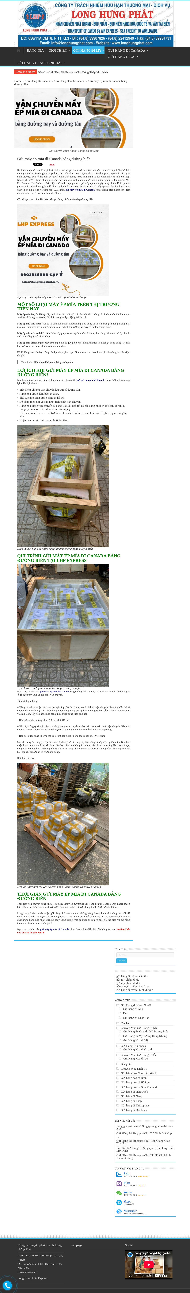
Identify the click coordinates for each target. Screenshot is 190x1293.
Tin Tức (125, 1023)
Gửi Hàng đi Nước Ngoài (136, 1005)
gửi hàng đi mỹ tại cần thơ (132, 976)
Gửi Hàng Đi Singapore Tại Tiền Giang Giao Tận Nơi (143, 1142)
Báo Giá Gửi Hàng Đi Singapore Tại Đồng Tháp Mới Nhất (145, 1149)
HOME (19, 50)
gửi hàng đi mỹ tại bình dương (134, 989)
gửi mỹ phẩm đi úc (127, 979)
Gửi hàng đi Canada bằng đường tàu (53, 362)
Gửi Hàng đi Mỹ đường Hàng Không (145, 1035)
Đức (125, 1013)
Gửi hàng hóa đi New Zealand (139, 1087)
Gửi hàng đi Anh (133, 1008)
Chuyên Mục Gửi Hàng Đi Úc (139, 1055)
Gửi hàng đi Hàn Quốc (134, 1091)
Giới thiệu (58, 50)
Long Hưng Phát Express (33, 1278)
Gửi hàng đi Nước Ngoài (39, 63)
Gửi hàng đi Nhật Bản (136, 1017)
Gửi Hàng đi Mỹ (87, 50)
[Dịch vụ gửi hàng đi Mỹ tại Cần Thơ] (95, 23)
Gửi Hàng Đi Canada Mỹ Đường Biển (145, 1031)
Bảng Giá (126, 1064)
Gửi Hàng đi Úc (121, 57)
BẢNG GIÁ (35, 50)
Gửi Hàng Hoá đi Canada (69, 80)
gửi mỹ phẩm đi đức (128, 983)
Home (18, 80)
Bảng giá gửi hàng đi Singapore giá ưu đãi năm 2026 (69, 72)
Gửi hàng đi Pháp (131, 1100)
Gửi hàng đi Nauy (131, 1096)
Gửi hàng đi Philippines (135, 1105)
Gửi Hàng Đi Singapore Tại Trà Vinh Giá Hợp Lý (144, 1135)
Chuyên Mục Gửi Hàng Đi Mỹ (139, 1027)
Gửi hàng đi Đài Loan (134, 1110)
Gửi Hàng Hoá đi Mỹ (135, 1040)
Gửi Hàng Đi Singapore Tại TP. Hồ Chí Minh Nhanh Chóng (143, 1157)
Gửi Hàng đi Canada (126, 50)
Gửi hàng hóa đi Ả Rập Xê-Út (139, 1073)
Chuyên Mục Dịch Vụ (134, 1068)
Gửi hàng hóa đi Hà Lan (135, 1082)
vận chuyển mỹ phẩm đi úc (132, 986)
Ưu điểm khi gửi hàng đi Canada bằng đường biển (66, 199)
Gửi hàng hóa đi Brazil (134, 1077)
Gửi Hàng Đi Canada (37, 80)
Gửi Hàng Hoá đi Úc (135, 1058)
